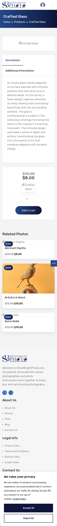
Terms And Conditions (17, 451)
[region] (28, 499)
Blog (7, 424)
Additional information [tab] (20, 70)
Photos (9, 413)
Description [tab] (13, 60)
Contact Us (11, 430)
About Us (10, 407)
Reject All (28, 518)
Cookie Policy (19, 499)
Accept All (28, 508)
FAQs (7, 419)
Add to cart (28, 210)
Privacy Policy (12, 445)
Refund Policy (12, 456)
